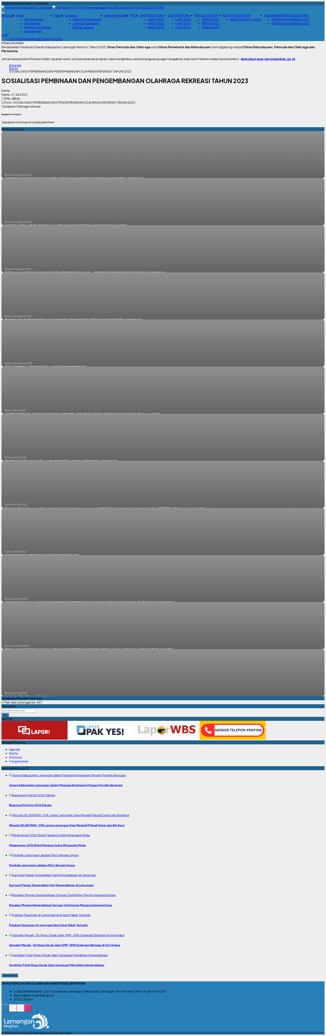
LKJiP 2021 (182, 23)
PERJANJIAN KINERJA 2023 (290, 23)
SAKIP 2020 (156, 19)
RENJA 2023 (210, 27)
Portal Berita (10, 975)
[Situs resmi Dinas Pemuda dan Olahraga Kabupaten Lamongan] (5, 1010)
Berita (13, 68)
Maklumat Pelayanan (87, 19)
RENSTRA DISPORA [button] (236, 15)
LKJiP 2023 (183, 27)
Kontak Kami (33, 31)
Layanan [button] (71, 15)
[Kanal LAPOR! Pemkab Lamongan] (13, 1010)
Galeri (58, 15)
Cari (5, 714)
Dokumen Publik (115, 15)
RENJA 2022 (210, 23)
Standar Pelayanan (86, 23)
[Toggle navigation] (3, 12)
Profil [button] (20, 15)
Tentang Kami (33, 19)
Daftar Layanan (83, 27)
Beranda (8, 15)
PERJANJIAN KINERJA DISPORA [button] (286, 15)
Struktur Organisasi (37, 27)
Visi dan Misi (32, 23)
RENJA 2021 (210, 19)
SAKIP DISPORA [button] (151, 15)
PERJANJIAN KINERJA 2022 (290, 19)
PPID (133, 15)
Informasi (15, 757)
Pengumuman (18, 761)
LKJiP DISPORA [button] (179, 15)
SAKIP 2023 (155, 27)
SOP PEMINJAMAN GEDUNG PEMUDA (36, 39)
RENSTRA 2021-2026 (245, 19)
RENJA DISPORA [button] (206, 15)
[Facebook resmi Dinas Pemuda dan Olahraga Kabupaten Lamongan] (20, 1010)
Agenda (14, 749)
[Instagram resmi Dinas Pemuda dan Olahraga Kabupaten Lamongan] (28, 1010)
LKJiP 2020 (183, 19)
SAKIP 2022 (156, 23)
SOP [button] (5, 35)
